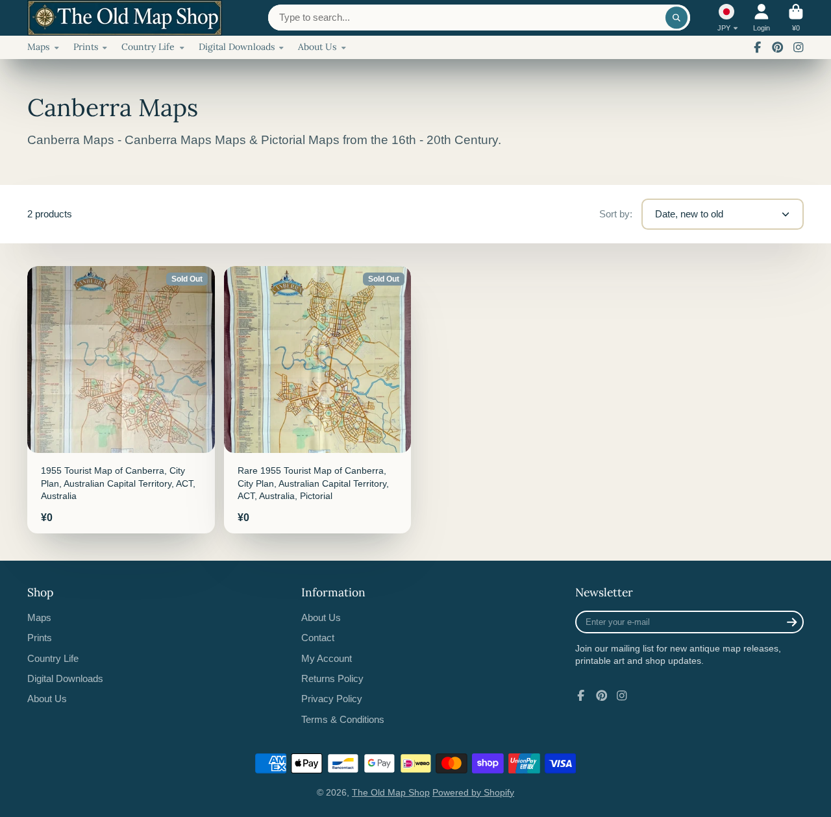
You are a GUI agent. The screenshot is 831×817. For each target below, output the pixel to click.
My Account (326, 658)
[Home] (124, 18)
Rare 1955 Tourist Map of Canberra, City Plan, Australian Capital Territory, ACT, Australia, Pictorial (318, 399)
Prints (85, 47)
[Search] (676, 17)
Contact (317, 637)
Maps (38, 47)
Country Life (148, 47)
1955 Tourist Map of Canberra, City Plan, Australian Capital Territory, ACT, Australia (121, 399)
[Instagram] (798, 47)
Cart (796, 18)
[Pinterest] (778, 47)
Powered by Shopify (473, 792)
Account (761, 18)
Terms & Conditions (342, 719)
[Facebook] (757, 47)
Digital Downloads (237, 47)
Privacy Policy (331, 698)
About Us (317, 47)
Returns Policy (332, 678)
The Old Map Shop (391, 792)
